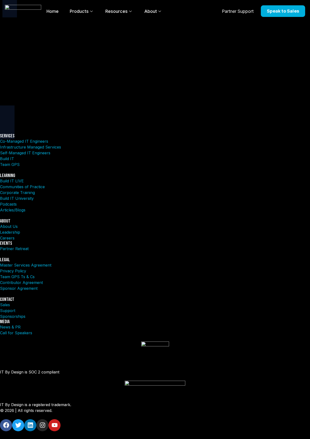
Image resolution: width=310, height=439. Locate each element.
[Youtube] (54, 425)
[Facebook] (6, 425)
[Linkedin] (30, 425)
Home (52, 11)
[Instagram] (42, 425)
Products (79, 11)
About (150, 11)
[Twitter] (18, 425)
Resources (116, 11)
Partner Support (238, 11)
